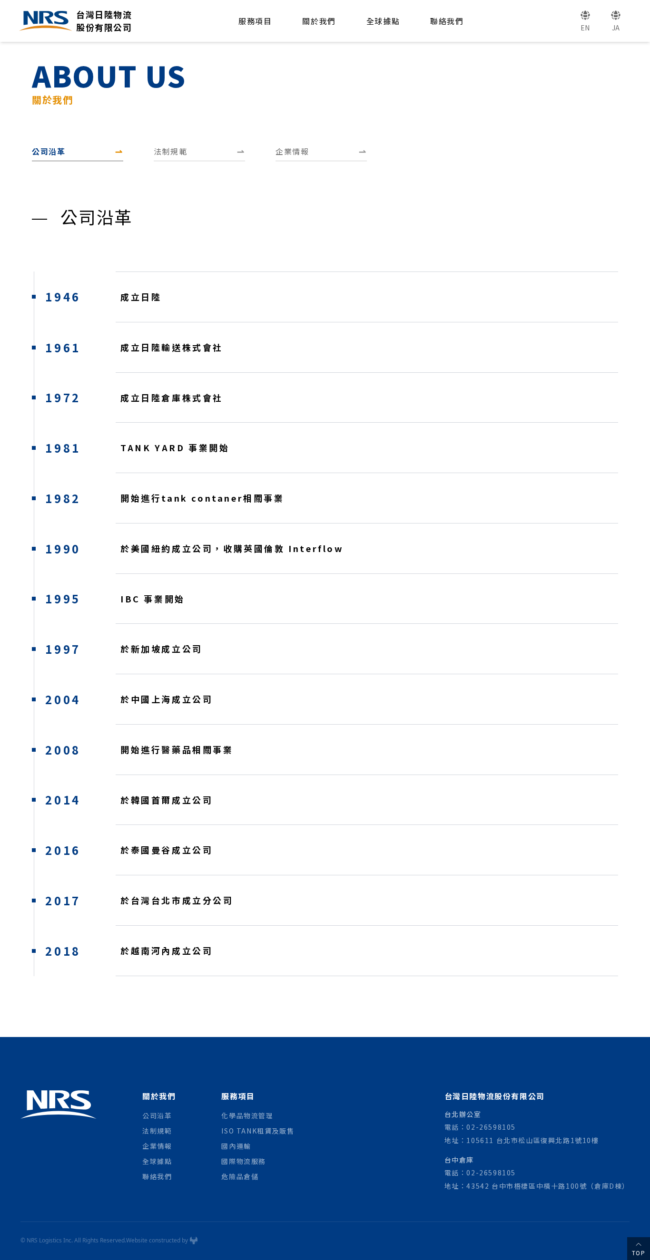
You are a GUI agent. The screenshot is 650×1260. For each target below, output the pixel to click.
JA (616, 27)
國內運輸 (236, 1146)
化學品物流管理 (247, 1115)
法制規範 (157, 1130)
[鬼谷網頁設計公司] (193, 1240)
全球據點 (383, 21)
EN (585, 27)
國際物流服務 (243, 1161)
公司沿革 (157, 1115)
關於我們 (318, 21)
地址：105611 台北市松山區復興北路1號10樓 (521, 1140)
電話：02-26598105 (480, 1127)
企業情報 (157, 1146)
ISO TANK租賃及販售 (257, 1130)
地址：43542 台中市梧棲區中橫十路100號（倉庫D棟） (537, 1186)
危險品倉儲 (239, 1176)
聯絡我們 (446, 21)
